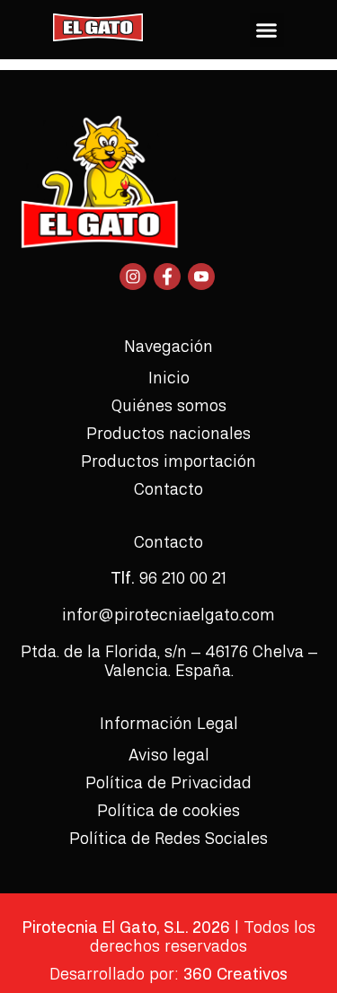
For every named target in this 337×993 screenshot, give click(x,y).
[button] (267, 30)
